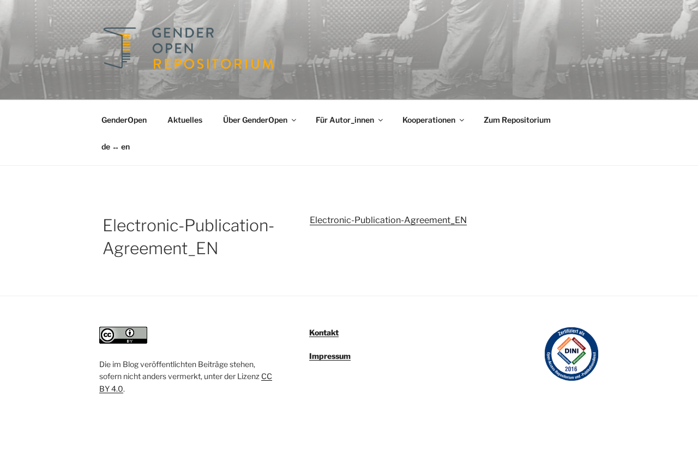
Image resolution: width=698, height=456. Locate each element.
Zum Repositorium (517, 119)
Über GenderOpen (255, 119)
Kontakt (324, 332)
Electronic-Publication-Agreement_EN (388, 220)
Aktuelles (184, 119)
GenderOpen (124, 119)
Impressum (330, 356)
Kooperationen (428, 119)
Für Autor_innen (345, 119)
